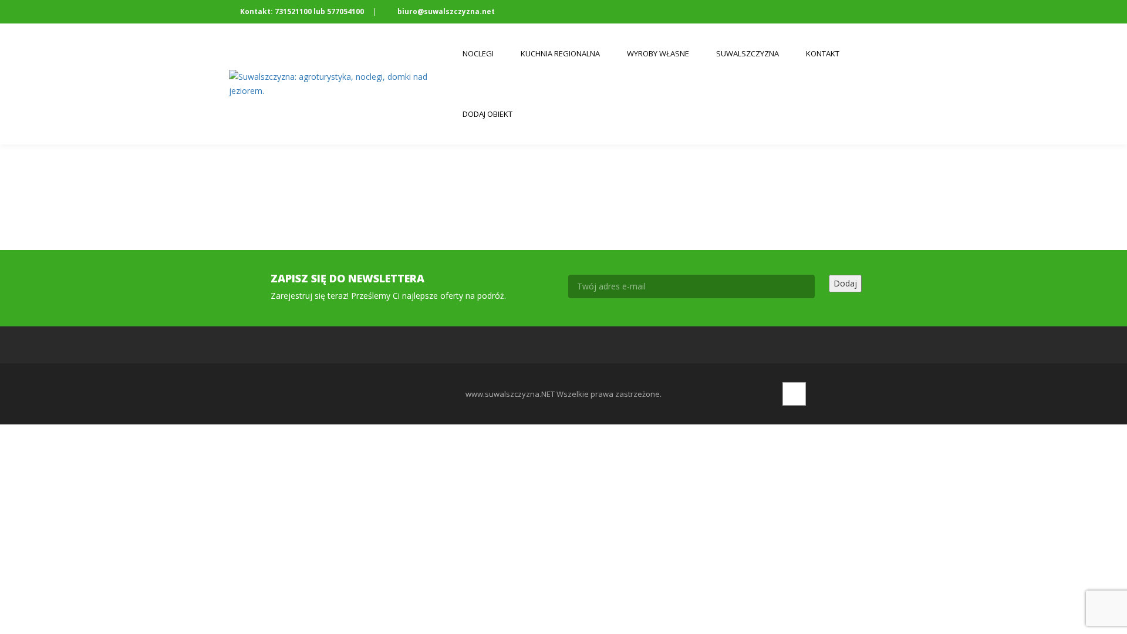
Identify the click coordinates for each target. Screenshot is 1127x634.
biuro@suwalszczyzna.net (445, 11)
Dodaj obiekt (487, 114)
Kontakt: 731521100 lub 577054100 (302, 11)
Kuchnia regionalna (560, 53)
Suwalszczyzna (747, 53)
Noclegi (478, 53)
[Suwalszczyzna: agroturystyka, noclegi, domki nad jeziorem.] (339, 84)
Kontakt (822, 53)
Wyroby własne (658, 53)
